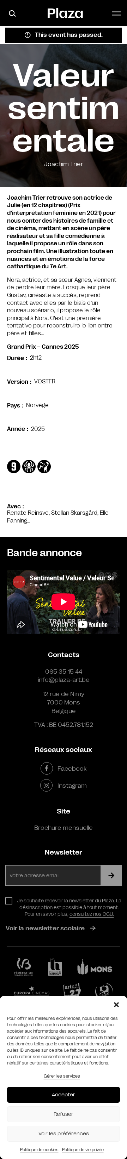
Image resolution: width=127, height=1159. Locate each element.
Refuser (63, 1114)
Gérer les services (62, 1076)
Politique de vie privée (83, 1149)
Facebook (72, 768)
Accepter (63, 1095)
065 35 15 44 (63, 671)
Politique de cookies (39, 1149)
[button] (116, 1004)
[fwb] (23, 967)
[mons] (95, 967)
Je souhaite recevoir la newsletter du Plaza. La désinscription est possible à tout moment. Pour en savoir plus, (69, 907)
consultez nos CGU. (91, 914)
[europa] (31, 992)
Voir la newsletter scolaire (45, 928)
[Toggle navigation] (116, 13)
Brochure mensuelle (63, 827)
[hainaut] (55, 967)
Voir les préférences (63, 1134)
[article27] (72, 991)
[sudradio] (104, 991)
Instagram (72, 785)
